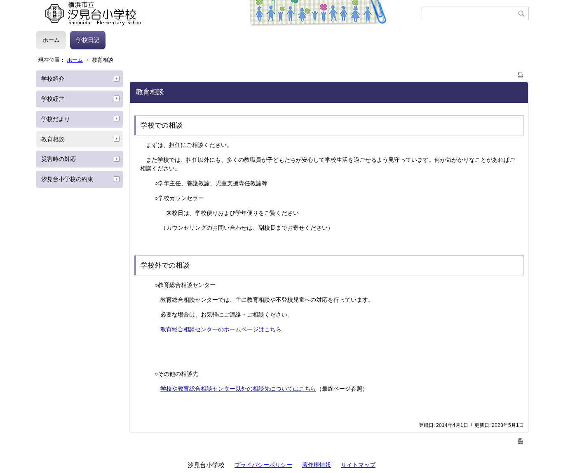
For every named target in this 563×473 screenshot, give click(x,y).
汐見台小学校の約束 (67, 179)
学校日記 (87, 40)
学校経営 (52, 99)
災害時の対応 (58, 159)
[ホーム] (229, 13)
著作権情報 (316, 464)
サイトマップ (358, 464)
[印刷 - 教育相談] (520, 73)
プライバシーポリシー (263, 464)
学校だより (55, 119)
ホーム (51, 40)
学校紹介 (52, 78)
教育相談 (52, 139)
